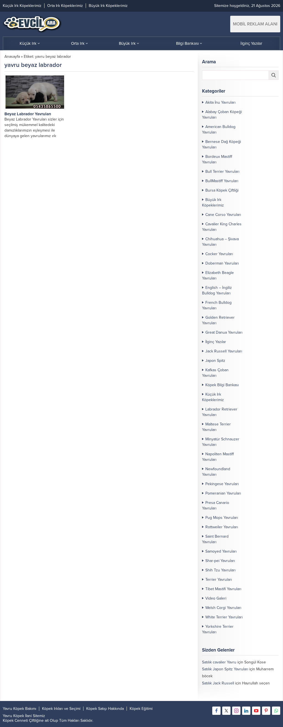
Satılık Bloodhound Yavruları (225, 690)
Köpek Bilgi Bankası (222, 385)
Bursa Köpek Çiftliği (222, 190)
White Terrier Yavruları (224, 617)
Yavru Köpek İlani (17, 715)
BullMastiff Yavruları (221, 181)
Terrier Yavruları (218, 579)
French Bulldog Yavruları (217, 305)
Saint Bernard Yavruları (215, 539)
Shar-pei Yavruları (220, 560)
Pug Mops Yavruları (221, 517)
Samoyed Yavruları (221, 551)
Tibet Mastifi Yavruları (223, 589)
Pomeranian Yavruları (223, 493)
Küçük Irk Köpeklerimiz (213, 397)
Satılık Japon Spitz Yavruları (225, 669)
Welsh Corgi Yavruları (223, 607)
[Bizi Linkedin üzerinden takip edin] (246, 711)
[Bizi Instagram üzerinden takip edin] (236, 711)
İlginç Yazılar (215, 341)
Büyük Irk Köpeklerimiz (213, 202)
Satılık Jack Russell (218, 683)
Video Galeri (215, 598)
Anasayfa (12, 56)
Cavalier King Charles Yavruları (222, 227)
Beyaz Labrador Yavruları (27, 113)
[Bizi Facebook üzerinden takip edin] (216, 711)
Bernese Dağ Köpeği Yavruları (221, 144)
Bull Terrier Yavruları (222, 171)
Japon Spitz (215, 360)
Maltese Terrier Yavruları (216, 427)
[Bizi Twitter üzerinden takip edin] (226, 711)
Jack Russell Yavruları (223, 351)
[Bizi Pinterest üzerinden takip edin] (266, 711)
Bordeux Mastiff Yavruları (217, 159)
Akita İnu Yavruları (220, 102)
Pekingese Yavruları (222, 484)
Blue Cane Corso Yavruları (224, 697)
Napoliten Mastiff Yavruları (218, 457)
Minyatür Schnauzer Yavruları (220, 442)
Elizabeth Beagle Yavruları (218, 275)
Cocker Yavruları (219, 254)
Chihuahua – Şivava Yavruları (220, 242)
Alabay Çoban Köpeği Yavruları (222, 114)
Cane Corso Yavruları (223, 214)
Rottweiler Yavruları (221, 527)
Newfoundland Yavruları (216, 472)
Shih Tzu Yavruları (220, 570)
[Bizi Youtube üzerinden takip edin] (256, 711)
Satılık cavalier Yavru (219, 662)
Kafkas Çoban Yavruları (215, 373)
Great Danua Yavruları (223, 332)
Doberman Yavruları (222, 263)
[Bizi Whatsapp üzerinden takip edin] (276, 711)
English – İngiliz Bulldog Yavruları (217, 290)
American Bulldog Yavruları (218, 129)
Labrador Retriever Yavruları (219, 412)
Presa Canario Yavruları (215, 505)
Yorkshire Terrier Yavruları (218, 629)
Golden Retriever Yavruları (218, 320)
